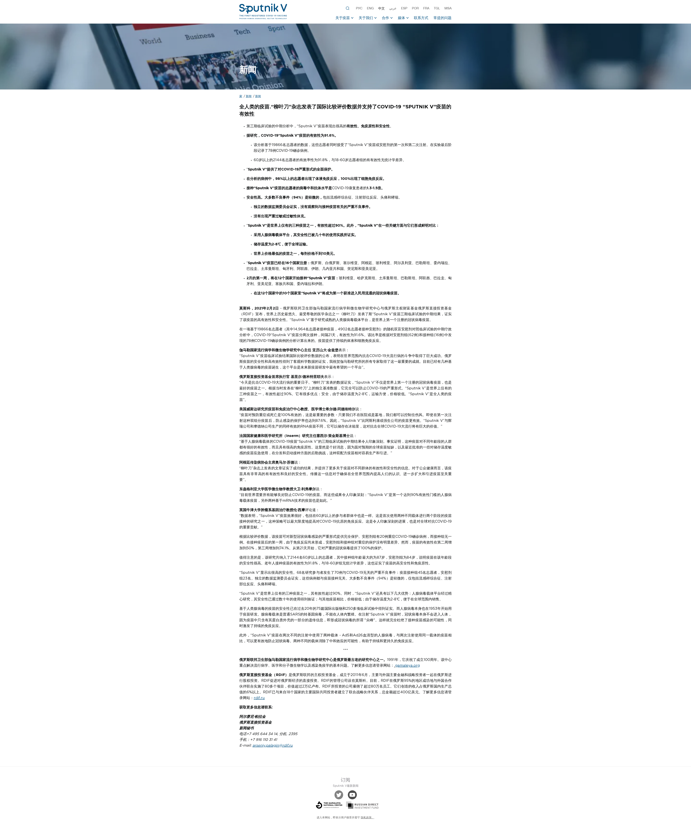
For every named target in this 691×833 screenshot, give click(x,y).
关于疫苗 (342, 18)
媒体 (401, 18)
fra (426, 8)
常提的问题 (442, 18)
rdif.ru (259, 698)
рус (359, 8)
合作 (385, 18)
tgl (437, 8)
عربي (393, 8)
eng (370, 8)
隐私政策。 (367, 817)
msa (448, 8)
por (415, 8)
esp (404, 8)
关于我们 (366, 18)
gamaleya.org (407, 665)
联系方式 (421, 18)
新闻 (249, 96)
